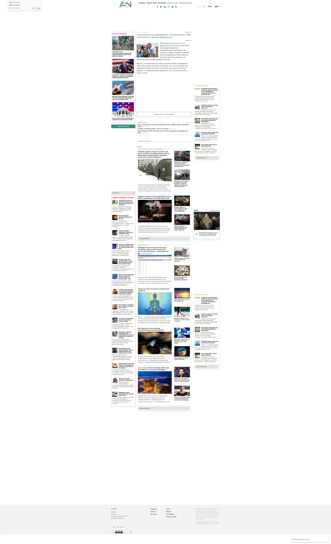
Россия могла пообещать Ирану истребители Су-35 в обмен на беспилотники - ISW (126, 277)
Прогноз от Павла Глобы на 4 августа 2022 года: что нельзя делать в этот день (126, 246)
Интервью (154, 514)
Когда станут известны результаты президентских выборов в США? (123, 118)
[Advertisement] (165, 19)
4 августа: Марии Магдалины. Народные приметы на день (126, 232)
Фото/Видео (162, 3)
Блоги (155, 3)
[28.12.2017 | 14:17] (207, 221)
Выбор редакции (119, 34)
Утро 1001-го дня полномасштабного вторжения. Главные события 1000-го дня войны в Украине (122, 54)
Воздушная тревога (185, 3)
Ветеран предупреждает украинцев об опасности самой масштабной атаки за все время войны (123, 98)
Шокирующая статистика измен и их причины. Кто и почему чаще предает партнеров (126, 366)
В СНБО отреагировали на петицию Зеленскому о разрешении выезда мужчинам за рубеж (126, 292)
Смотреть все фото (215, 210)
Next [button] (217, 238)
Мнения (168, 511)
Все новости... (116, 193)
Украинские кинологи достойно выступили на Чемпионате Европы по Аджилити (126, 203)
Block (33, 8)
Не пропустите (201, 86)
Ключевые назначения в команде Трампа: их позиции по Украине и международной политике (122, 76)
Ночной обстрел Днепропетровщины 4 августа (125, 217)
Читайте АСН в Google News (164, 114)
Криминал (144, 32)
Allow (38, 8)
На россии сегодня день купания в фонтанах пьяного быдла (126, 320)
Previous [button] (195, 238)
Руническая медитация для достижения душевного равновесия (209, 120)
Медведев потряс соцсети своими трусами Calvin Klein (126, 394)
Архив (210, 6)
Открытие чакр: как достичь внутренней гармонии (209, 133)
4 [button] (207, 238)
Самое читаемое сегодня (123, 198)
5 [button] (208, 238)
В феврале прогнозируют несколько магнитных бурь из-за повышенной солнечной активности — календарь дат (209, 91)
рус (216, 6)
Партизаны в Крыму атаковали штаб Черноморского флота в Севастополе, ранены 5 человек (126, 334)
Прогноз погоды (172, 3)
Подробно (142, 3)
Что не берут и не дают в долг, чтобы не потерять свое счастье (126, 306)
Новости (149, 3)
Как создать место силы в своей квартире (209, 145)
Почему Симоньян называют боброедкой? (126, 379)
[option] (207, 226)
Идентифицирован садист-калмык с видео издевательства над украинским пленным (126, 351)
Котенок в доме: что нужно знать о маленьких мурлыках (209, 106)
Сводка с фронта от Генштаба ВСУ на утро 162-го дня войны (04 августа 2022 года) (125, 262)
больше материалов (144, 238)
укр (219, 6)
